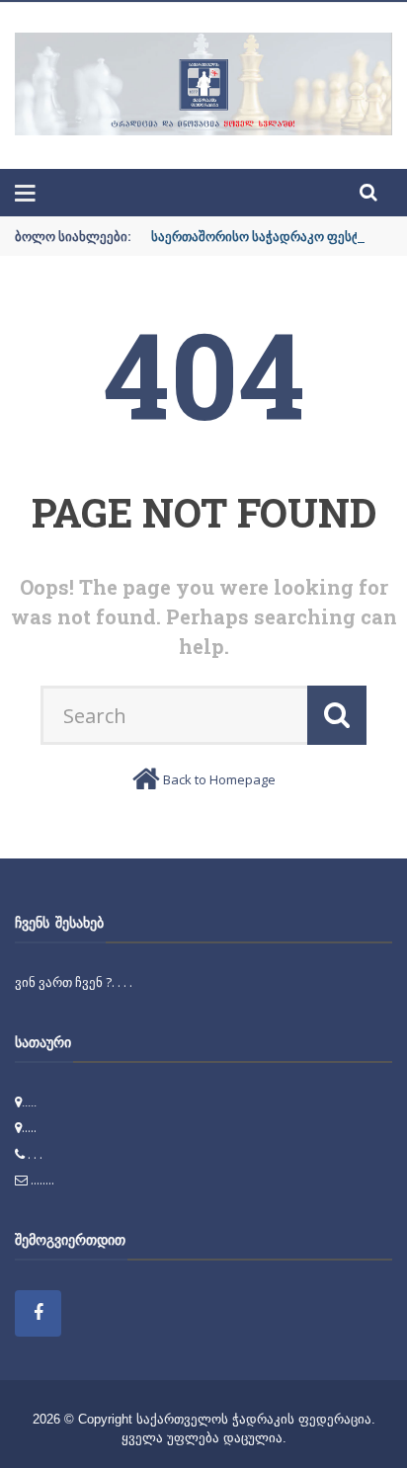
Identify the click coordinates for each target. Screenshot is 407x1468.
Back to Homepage (219, 779)
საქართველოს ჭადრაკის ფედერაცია (253, 1419)
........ (42, 1179)
